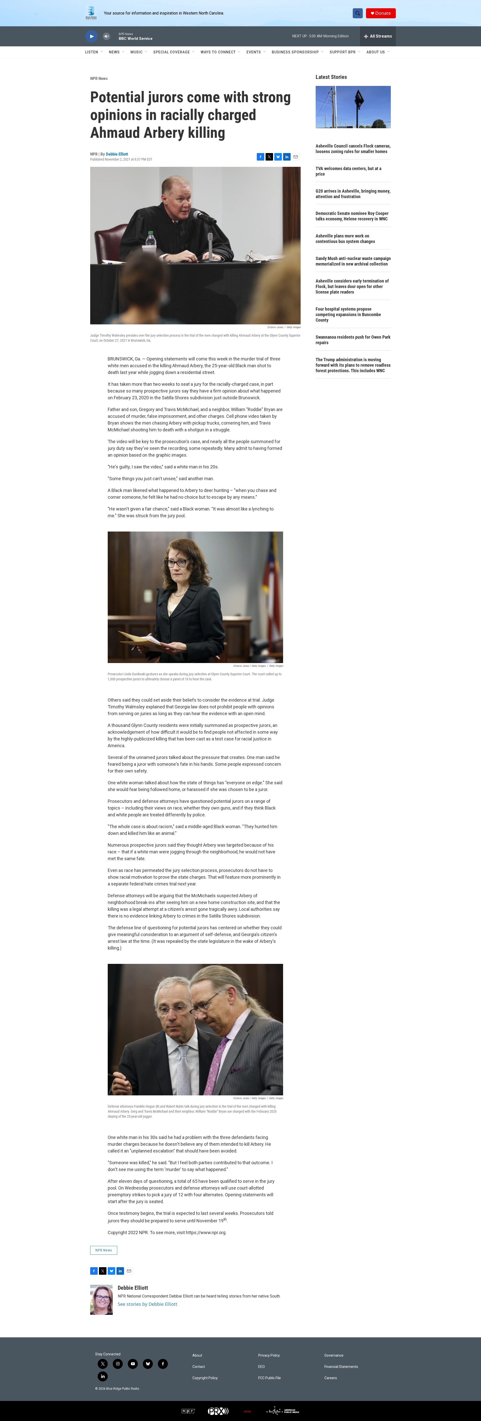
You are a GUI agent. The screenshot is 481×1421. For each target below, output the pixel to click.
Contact (198, 1367)
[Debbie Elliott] (101, 1300)
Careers (330, 1378)
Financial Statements (341, 1367)
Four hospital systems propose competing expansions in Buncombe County (348, 314)
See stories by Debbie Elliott (147, 1304)
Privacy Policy (269, 1355)
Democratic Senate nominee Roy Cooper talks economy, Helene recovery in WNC (352, 216)
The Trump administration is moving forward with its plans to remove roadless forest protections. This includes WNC (353, 365)
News (114, 52)
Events (254, 52)
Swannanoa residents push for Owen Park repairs (353, 339)
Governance (333, 1355)
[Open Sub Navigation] (102, 52)
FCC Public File (269, 1378)
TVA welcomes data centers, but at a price (348, 171)
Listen (91, 52)
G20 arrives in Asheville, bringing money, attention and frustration (353, 193)
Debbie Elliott (117, 154)
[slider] (114, 36)
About (197, 1355)
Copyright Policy (205, 1378)
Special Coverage (171, 52)
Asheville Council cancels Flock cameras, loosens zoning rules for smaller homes (353, 148)
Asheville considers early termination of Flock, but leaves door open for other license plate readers (352, 286)
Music (137, 52)
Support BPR (343, 52)
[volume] (106, 36)
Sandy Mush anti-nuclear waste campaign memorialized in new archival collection (353, 261)
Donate (383, 13)
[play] (91, 36)
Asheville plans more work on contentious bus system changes (345, 238)
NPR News (99, 78)
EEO (261, 1367)
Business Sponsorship (295, 52)
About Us (376, 52)
